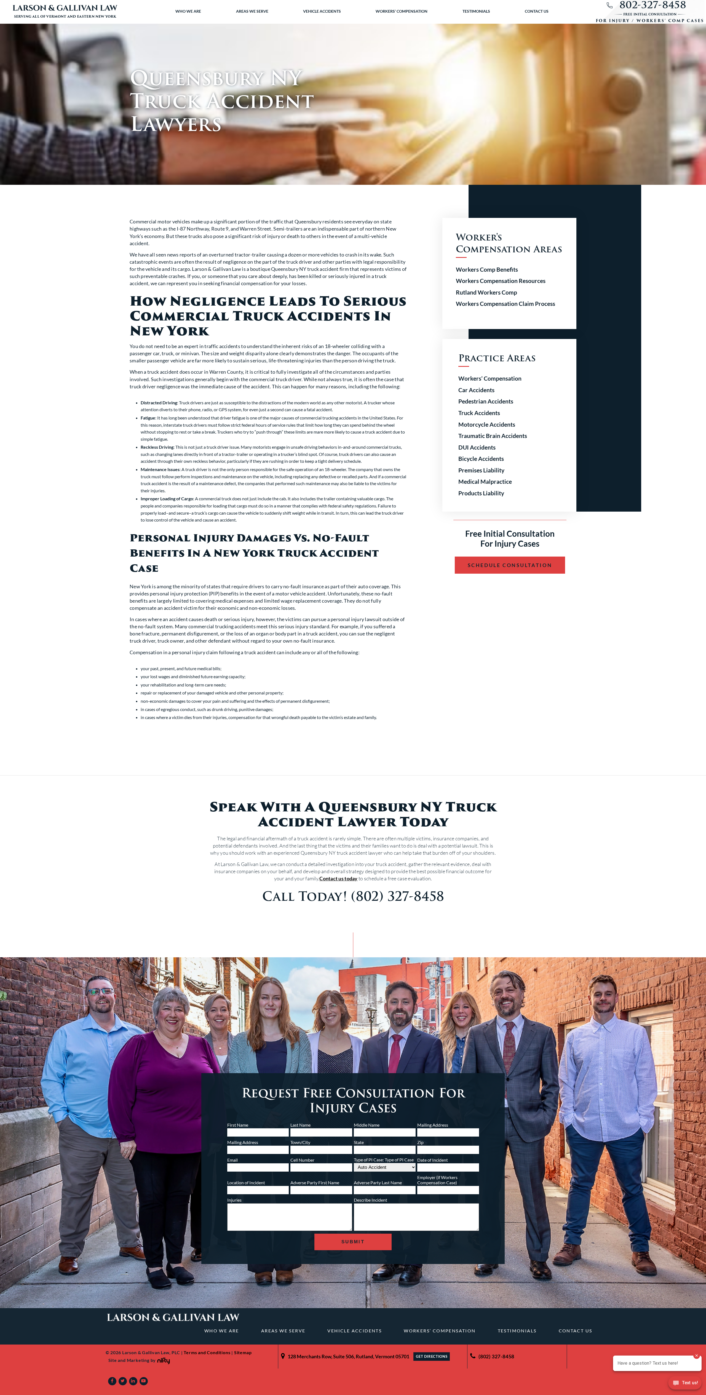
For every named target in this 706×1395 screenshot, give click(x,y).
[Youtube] (144, 1381)
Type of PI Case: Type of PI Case (384, 1159)
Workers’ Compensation (401, 11)
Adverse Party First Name (314, 1182)
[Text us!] (685, 1384)
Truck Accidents (479, 412)
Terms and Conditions (207, 1352)
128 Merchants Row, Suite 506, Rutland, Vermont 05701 (348, 1356)
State (359, 1142)
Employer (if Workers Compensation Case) (437, 1180)
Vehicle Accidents (322, 11)
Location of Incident (246, 1182)
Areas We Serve (252, 11)
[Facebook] (112, 1381)
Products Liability (481, 493)
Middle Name (366, 1124)
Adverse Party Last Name (378, 1182)
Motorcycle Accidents (486, 424)
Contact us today (338, 878)
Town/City (300, 1142)
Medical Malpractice (485, 481)
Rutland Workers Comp (486, 292)
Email (232, 1159)
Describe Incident (370, 1199)
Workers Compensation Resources (500, 280)
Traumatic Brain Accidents (492, 435)
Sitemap (243, 1352)
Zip (420, 1142)
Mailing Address (432, 1124)
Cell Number (302, 1159)
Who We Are (188, 11)
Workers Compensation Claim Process (505, 303)
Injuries (234, 1199)
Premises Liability (481, 470)
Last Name (300, 1124)
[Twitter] (123, 1381)
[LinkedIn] (133, 1381)
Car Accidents (476, 389)
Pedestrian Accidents (485, 401)
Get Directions (431, 1356)
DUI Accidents (477, 447)
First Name (237, 1124)
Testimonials (476, 11)
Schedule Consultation (510, 565)
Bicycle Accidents (481, 458)
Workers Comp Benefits (487, 269)
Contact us (537, 11)
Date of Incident (432, 1159)
